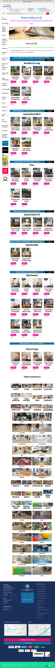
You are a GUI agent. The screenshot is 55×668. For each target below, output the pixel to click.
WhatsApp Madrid (31, 9)
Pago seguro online (27, 599)
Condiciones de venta (41, 593)
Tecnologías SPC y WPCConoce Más (49, 162)
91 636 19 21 (26, 664)
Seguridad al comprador (42, 591)
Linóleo (3, 103)
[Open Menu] (3, 13)
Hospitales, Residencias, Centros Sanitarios (4, 42)
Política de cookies (41, 600)
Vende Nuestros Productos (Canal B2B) (43, 610)
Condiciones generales (41, 589)
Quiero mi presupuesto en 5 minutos (27, 590)
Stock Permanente (4, 120)
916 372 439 (21, 9)
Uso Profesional (4, 18)
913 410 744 (17, 10)
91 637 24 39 (5, 666)
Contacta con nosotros (41, 586)
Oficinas (3, 35)
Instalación (39, 617)
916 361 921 (17, 9)
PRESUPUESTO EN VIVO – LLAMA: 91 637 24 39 (12, 0)
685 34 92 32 (22, 666)
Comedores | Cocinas (4, 53)
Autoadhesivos (5, 93)
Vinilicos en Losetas (4, 98)
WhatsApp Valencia (31, 10)
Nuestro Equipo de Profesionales (43, 613)
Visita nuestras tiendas (45, 9)
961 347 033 (18, 11)
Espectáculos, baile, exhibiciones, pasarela (5, 66)
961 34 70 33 (13, 666)
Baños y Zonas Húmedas (5, 58)
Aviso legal (39, 605)
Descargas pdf (40, 615)
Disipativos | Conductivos (4, 84)
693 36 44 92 (9, 609)
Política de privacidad (41, 598)
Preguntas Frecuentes (41, 607)
